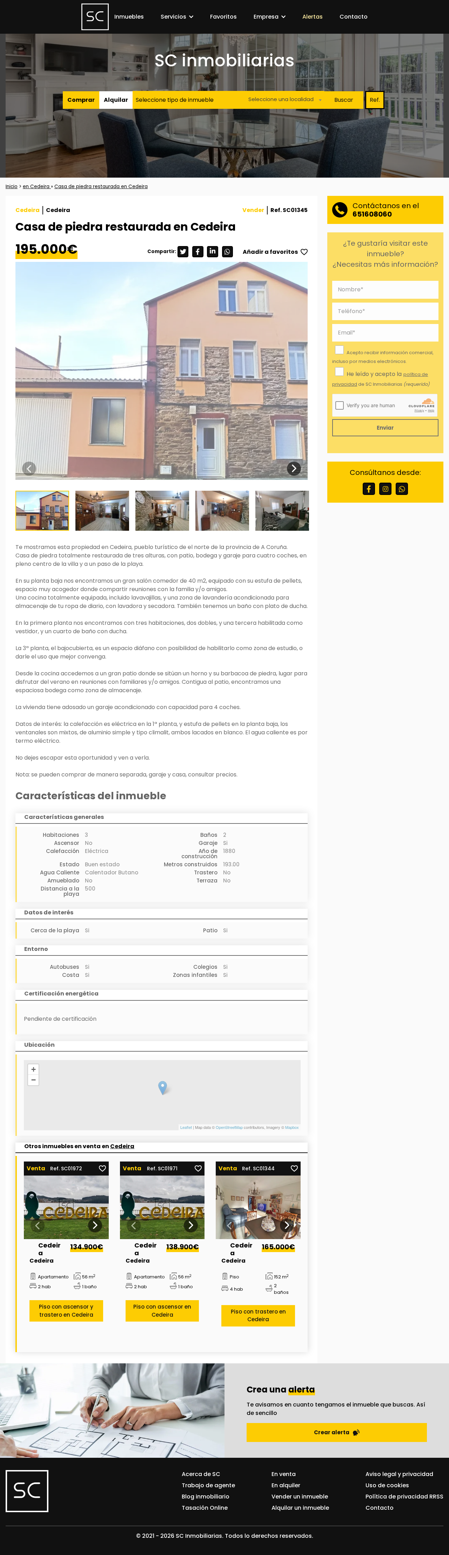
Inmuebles (129, 17)
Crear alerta (331, 1432)
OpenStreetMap (229, 1127)
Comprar (81, 100)
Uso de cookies (387, 1485)
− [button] (33, 1080)
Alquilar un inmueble (300, 1508)
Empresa (266, 17)
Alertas (312, 17)
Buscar (343, 100)
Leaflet (186, 1127)
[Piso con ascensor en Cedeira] (162, 1207)
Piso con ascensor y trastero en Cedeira (66, 1310)
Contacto (354, 17)
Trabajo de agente (208, 1485)
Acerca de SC (201, 1474)
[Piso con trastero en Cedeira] (258, 1207)
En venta (284, 1474)
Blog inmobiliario (205, 1497)
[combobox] (283, 100)
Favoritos (223, 17)
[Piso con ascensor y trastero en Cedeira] (66, 1207)
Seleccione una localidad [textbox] (281, 99)
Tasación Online (205, 1508)
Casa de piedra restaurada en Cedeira (101, 186)
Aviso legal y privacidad (399, 1474)
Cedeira (122, 1146)
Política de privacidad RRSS (404, 1497)
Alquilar (116, 100)
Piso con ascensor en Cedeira (162, 1310)
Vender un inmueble (300, 1497)
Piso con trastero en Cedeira (258, 1315)
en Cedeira (37, 186)
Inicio (12, 186)
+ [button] (33, 1069)
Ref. (375, 100)
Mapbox (292, 1127)
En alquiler (286, 1485)
